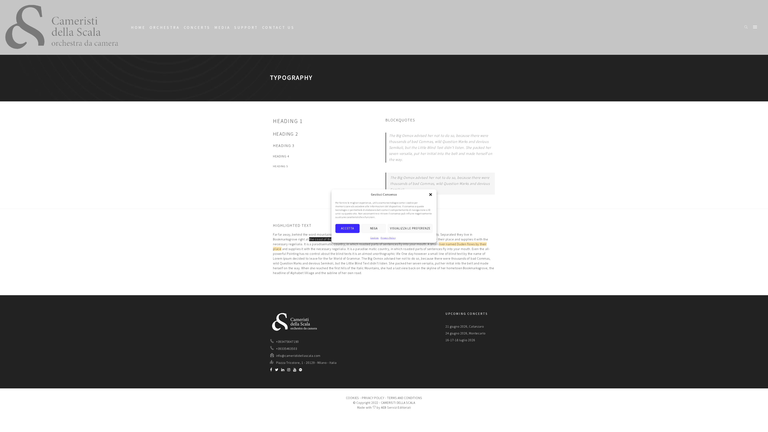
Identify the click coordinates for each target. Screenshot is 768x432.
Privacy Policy (388, 237)
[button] (431, 195)
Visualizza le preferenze (410, 228)
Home (138, 27)
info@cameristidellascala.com (298, 356)
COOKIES (352, 398)
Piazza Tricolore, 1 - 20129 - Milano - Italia (306, 363)
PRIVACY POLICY (373, 398)
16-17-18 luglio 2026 (460, 340)
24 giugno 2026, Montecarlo (465, 333)
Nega (374, 228)
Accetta (347, 228)
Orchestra (165, 27)
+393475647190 (287, 342)
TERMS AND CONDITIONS (404, 398)
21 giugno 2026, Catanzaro (464, 326)
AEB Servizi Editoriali (396, 407)
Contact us (278, 27)
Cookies (374, 237)
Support (246, 27)
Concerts (197, 27)
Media (222, 27)
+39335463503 (286, 349)
